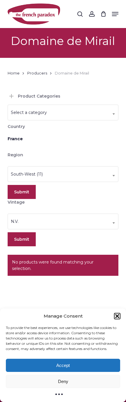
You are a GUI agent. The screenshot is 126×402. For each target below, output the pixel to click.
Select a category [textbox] (29, 112)
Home (14, 73)
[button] (117, 316)
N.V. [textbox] (14, 221)
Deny (63, 381)
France (15, 138)
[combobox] (63, 112)
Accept (63, 365)
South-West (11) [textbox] (27, 174)
